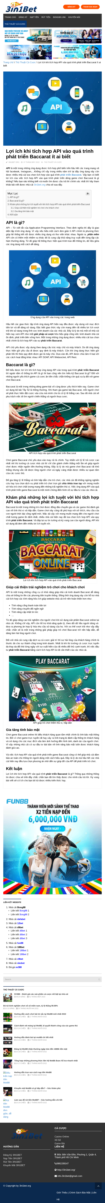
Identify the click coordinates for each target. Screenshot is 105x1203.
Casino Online (62, 1136)
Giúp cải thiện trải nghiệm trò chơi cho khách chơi (36, 208)
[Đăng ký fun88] (52, 844)
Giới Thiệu (62, 1192)
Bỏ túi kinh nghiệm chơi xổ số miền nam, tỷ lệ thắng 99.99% (30, 1006)
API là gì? (14, 197)
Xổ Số (58, 1140)
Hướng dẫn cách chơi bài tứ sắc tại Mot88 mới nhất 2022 (40, 1014)
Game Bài (60, 1143)
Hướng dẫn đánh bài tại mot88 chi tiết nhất (33, 1037)
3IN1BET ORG (13, 162)
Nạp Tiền (34, 17)
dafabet (21, 919)
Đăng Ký (23, 17)
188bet (23, 950)
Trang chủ (10, 17)
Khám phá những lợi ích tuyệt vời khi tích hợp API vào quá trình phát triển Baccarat (50, 204)
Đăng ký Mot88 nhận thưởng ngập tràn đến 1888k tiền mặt (40, 1049)
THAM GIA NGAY (90, 7)
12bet (20, 923)
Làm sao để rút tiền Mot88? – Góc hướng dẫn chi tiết (38, 1100)
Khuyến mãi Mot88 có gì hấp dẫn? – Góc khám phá (37, 1088)
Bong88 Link (59, 17)
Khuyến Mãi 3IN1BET (14, 1165)
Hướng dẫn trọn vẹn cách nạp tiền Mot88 (33, 1072)
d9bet (22, 930)
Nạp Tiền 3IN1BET (12, 1158)
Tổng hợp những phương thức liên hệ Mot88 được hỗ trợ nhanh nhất (46, 1061)
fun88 (20, 943)
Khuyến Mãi (74, 17)
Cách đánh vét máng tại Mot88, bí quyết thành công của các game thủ (46, 1026)
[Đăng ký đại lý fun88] (27, 36)
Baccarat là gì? (17, 200)
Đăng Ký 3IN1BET (12, 1155)
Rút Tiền (45, 17)
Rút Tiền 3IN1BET (12, 1162)
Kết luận (14, 214)
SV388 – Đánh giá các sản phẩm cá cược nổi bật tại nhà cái (41, 994)
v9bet (20, 959)
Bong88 (23, 910)
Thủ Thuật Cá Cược (15, 24)
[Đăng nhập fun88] (77, 52)
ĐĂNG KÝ (71, 7)
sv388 (18, 967)
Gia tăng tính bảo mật (24, 211)
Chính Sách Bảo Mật (79, 1192)
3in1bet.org (39, 184)
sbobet (21, 963)
